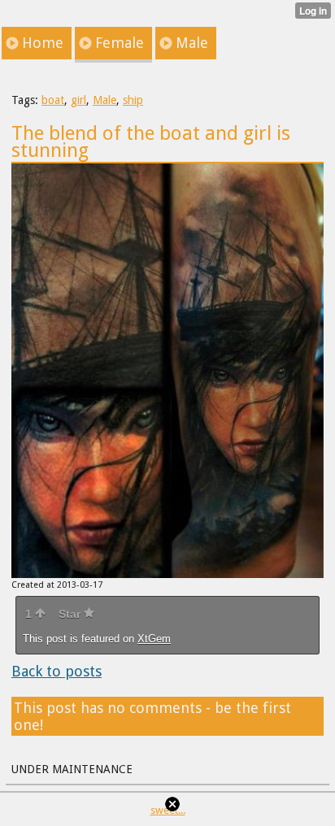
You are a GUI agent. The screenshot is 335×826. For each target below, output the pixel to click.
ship (133, 100)
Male (104, 100)
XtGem (154, 639)
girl (78, 100)
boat (52, 100)
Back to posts (56, 671)
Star (71, 613)
